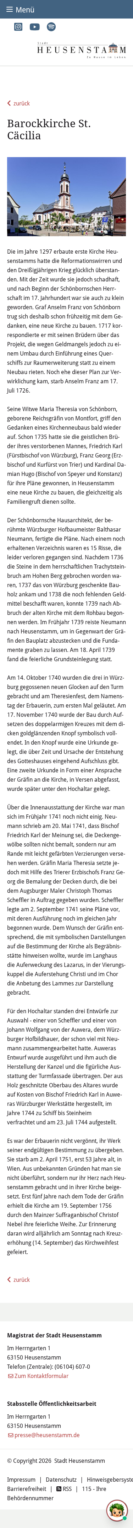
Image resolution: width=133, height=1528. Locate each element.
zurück (21, 103)
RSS (66, 1488)
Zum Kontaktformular (41, 1375)
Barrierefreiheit (26, 1488)
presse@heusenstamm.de (47, 1435)
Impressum (21, 1479)
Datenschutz (61, 1479)
